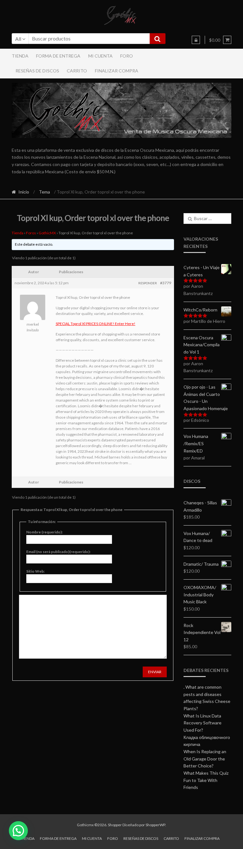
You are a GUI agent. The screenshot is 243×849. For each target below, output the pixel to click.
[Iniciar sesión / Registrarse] (196, 40)
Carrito (77, 70)
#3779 (165, 282)
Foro (126, 55)
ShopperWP (155, 824)
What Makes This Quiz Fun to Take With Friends (206, 780)
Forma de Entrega (58, 55)
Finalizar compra (116, 70)
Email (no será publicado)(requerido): (58, 551)
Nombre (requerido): (44, 532)
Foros (31, 233)
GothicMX (47, 233)
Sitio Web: (35, 571)
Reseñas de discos (37, 70)
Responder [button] (147, 283)
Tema (44, 191)
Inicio (23, 191)
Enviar (154, 671)
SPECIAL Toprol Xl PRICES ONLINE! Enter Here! (95, 323)
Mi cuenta (100, 55)
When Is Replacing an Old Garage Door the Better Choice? (205, 758)
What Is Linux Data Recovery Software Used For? (202, 723)
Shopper (115, 824)
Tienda (20, 55)
